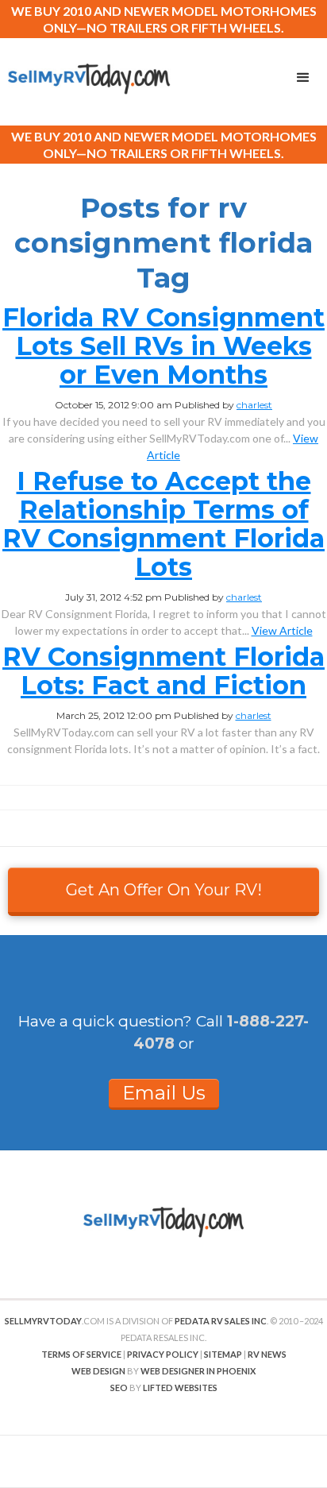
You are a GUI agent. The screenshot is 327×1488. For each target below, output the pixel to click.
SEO (119, 1387)
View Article (282, 630)
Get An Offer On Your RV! (164, 889)
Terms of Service (81, 1354)
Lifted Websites (180, 1387)
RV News (267, 1354)
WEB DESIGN (98, 1371)
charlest (254, 405)
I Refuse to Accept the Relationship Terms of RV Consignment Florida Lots (163, 524)
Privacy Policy (162, 1354)
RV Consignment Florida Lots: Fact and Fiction (163, 671)
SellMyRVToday (43, 1321)
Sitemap (223, 1354)
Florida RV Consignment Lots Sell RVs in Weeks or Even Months (163, 346)
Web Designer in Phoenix (198, 1371)
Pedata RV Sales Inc (221, 1321)
